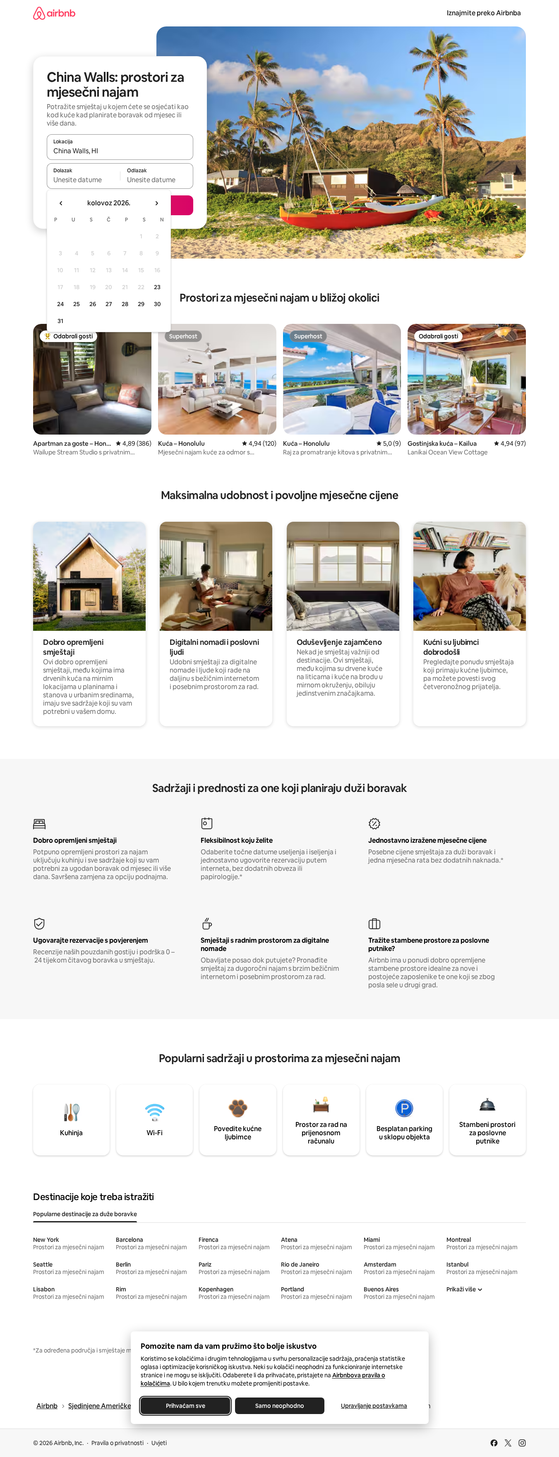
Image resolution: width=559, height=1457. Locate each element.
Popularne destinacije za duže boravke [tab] (85, 1214)
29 (141, 304)
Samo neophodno (279, 1405)
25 (76, 304)
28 (125, 304)
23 (157, 287)
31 (60, 321)
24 (60, 304)
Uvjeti (159, 1443)
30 (157, 304)
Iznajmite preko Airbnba (484, 13)
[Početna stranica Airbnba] (54, 13)
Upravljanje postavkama (374, 1405)
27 (109, 304)
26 (92, 304)
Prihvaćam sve (185, 1405)
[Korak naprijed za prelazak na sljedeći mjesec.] (156, 203)
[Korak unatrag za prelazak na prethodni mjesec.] (61, 203)
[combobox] (120, 151)
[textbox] (83, 180)
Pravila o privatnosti (117, 1443)
